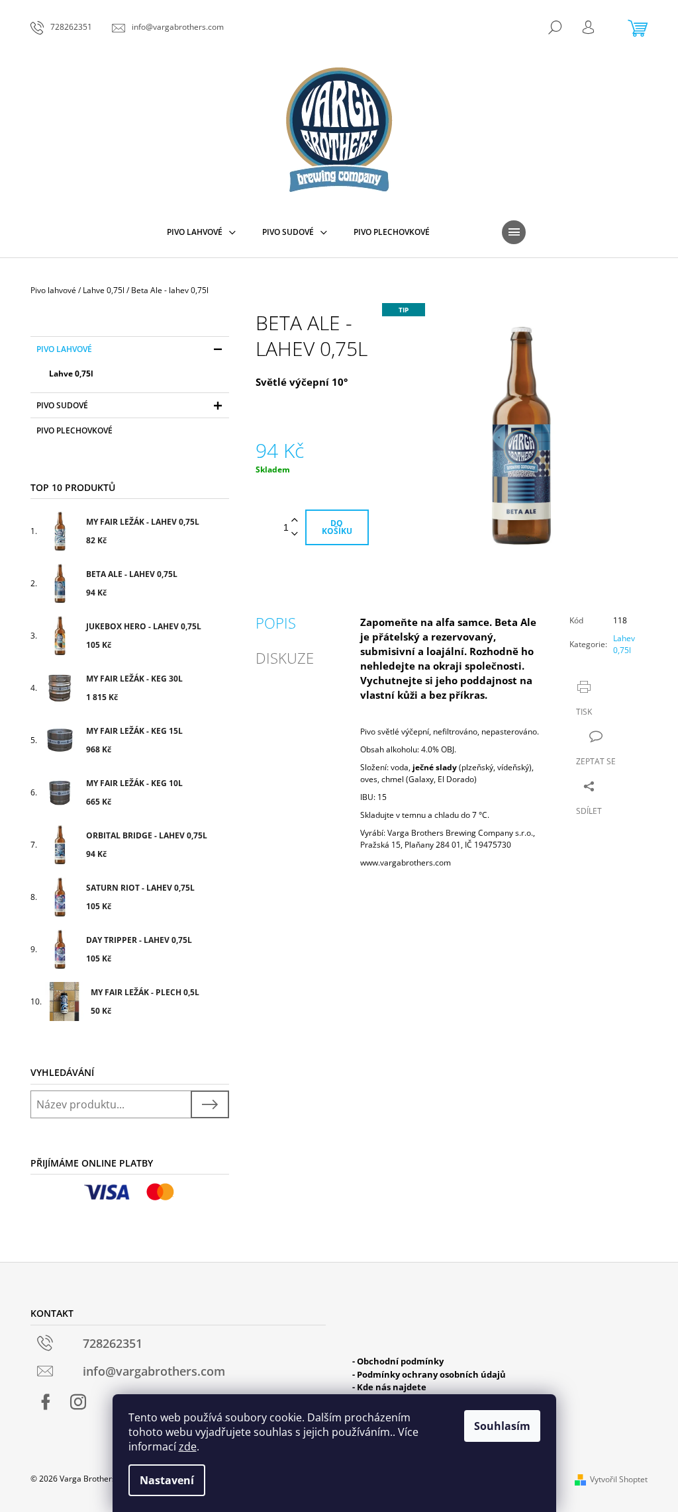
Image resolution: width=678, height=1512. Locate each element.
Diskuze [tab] (285, 658)
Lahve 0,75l (71, 373)
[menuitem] (201, 232)
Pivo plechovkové (74, 430)
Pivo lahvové (64, 349)
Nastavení (167, 1480)
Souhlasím (502, 1426)
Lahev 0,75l (624, 644)
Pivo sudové (62, 405)
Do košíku (337, 527)
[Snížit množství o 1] (294, 534)
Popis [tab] (276, 623)
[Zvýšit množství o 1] (294, 520)
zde (188, 1446)
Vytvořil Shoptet (619, 1479)
